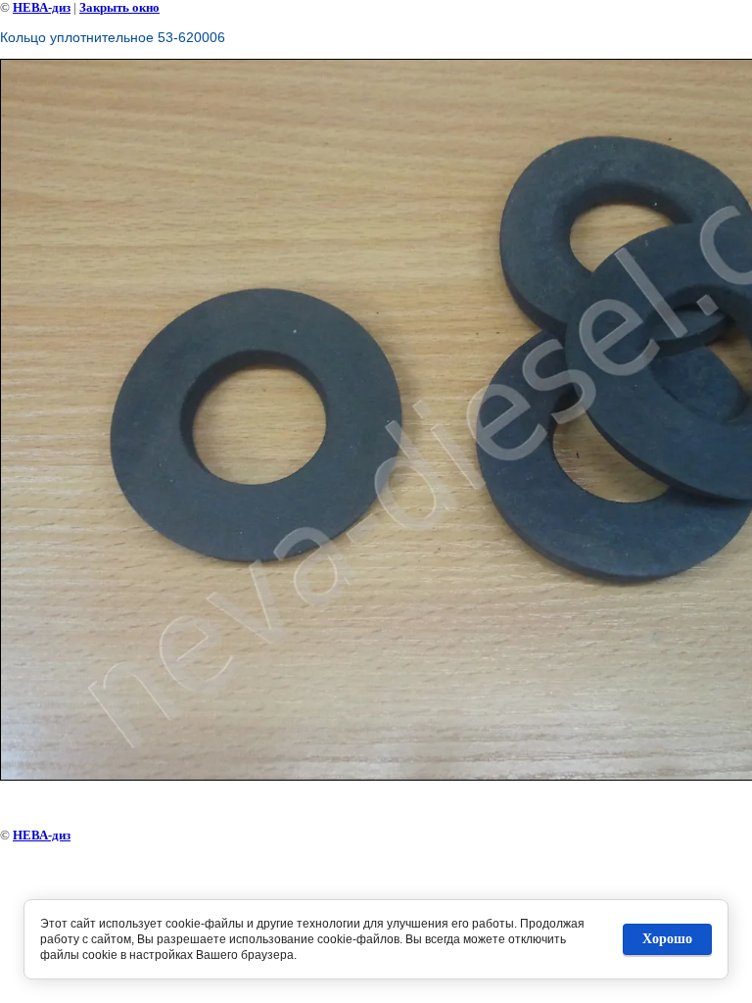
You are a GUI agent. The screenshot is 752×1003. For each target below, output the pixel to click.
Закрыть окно (119, 7)
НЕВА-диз (41, 7)
